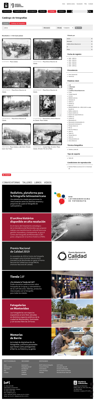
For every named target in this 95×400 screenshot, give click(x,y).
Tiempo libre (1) (73, 135)
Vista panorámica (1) (74, 139)
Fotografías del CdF (19, 11)
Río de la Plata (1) (73, 129)
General (5, 23)
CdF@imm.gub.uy (11, 392)
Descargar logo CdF (62, 367)
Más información (29, 58)
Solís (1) (71, 131)
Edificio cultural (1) (73, 111)
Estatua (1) (71, 116)
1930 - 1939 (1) (72, 65)
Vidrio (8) (71, 158)
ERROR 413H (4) (73, 98)
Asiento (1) (71, 103)
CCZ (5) (71, 96)
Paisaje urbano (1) (73, 126)
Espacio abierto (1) (73, 113)
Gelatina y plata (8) (73, 149)
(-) (91, 38)
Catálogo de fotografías (18, 23)
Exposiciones (7, 11)
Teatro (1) (71, 133)
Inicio (63, 4)
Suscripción (80, 4)
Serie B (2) (71, 76)
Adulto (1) (71, 101)
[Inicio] (26, 9)
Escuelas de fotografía (62, 368)
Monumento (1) (72, 120)
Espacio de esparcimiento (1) (76, 114)
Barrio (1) (71, 105)
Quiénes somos (71, 4)
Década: (59, 28)
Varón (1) (71, 137)
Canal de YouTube (44, 367)
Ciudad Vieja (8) (73, 94)
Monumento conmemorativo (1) (76, 122)
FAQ (85, 4)
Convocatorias (42, 368)
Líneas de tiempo (43, 370)
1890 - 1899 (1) (72, 58)
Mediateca (61, 11)
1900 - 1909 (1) (72, 60)
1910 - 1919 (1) (72, 62)
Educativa (42, 11)
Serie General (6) (73, 74)
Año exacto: (47, 28)
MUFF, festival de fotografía (46, 365)
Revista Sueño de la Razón (64, 370)
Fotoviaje (41, 372)
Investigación (32, 11)
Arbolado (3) (72, 100)
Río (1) (70, 127)
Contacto (90, 4)
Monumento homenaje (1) (75, 124)
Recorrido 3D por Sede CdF (64, 372)
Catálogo (52, 11)
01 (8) (70, 92)
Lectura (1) (71, 118)
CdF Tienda (60, 365)
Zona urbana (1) (73, 140)
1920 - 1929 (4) (72, 64)
